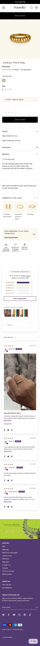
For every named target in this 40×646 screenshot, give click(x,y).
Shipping (5, 549)
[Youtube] (14, 615)
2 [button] (16, 218)
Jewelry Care (7, 556)
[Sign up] (37, 607)
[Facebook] (9, 615)
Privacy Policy (6, 629)
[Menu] (3, 7)
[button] (7, 70)
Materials (5, 154)
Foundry (9, 637)
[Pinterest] (25, 615)
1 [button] (12, 218)
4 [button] (23, 218)
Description (6, 147)
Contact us (6, 565)
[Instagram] (19, 615)
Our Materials (7, 588)
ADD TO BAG (20, 16)
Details (4, 131)
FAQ (3, 546)
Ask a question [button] (20, 298)
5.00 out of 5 (26, 276)
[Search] (31, 8)
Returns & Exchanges (9, 553)
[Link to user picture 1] (20, 381)
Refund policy (7, 574)
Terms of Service (8, 571)
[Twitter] (3, 615)
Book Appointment (11, 237)
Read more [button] (8, 420)
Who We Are (6, 585)
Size (3, 86)
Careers (5, 568)
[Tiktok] (30, 615)
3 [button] (20, 218)
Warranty (5, 559)
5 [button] (27, 218)
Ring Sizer (5, 562)
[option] (20, 2)
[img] (8, 346)
